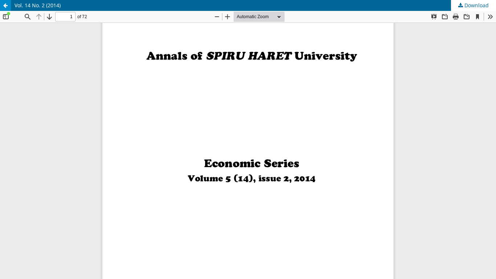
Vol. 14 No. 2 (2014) (38, 5)
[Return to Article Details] (5, 5)
